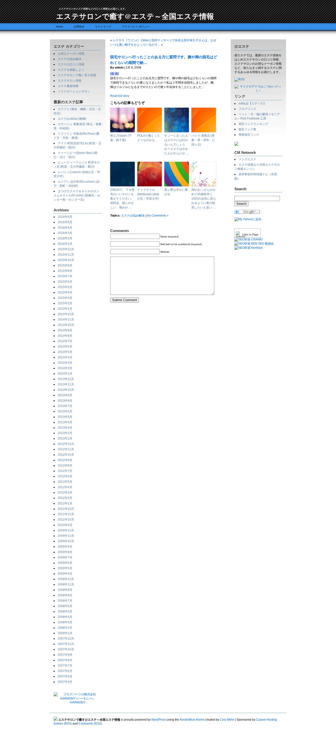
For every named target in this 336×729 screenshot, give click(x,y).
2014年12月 (66, 314)
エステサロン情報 (69, 80)
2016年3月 (65, 233)
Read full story (119, 96)
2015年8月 (65, 271)
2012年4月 (65, 487)
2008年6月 (65, 606)
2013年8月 (65, 400)
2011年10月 (66, 519)
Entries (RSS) (63, 723)
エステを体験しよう (71, 70)
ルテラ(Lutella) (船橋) (72, 118)
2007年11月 (66, 644)
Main (145, 40)
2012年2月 (65, 498)
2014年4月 (65, 357)
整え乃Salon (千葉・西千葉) (121, 138)
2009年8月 (65, 552)
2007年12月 (66, 638)
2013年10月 (66, 390)
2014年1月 (65, 373)
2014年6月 (65, 346)
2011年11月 (66, 514)
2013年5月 (65, 417)
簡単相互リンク (249, 134)
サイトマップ (103, 26)
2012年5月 (65, 481)
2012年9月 (65, 460)
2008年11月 (66, 584)
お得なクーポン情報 (71, 53)
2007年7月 (65, 665)
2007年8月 (65, 660)
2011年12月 (66, 508)
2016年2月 (65, 238)
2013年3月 (65, 427)
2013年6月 (65, 411)
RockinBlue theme (192, 719)
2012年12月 (66, 444)
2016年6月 (65, 217)
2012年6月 (65, 476)
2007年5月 (65, 676)
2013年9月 (65, 395)
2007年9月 (65, 654)
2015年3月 (65, 298)
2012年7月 (65, 471)
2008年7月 (65, 600)
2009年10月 (66, 541)
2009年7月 (65, 557)
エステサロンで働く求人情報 (77, 75)
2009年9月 (65, 546)
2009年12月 (66, 530)
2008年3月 (65, 622)
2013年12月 (66, 379)
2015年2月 (65, 303)
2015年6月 (65, 281)
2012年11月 (66, 449)
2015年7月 (65, 276)
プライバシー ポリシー (136, 26)
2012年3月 (65, 492)
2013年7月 (65, 406)
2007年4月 (65, 682)
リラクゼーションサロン (74, 91)
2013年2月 (65, 433)
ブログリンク (247, 109)
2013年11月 (66, 384)
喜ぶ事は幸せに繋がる (176, 192)
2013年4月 (65, 422)
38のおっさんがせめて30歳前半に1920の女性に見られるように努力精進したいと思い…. (203, 198)
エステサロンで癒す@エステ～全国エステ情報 (135, 16)
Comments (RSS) (90, 723)
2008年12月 (66, 579)
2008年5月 (65, 611)
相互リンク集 (247, 129)
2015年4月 (65, 292)
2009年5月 (65, 568)
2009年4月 (65, 573)
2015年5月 (65, 287)
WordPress (158, 719)
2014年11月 (66, 319)
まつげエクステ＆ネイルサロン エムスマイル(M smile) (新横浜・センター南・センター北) (77, 195)
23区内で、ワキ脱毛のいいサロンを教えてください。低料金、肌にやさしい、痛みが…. (122, 198)
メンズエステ (247, 159)
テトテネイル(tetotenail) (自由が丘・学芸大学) (148, 194)
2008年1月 (65, 633)
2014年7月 (65, 341)
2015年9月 (65, 265)
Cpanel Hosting (266, 719)
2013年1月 (65, 438)
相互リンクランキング (253, 124)
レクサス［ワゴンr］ (126, 40)
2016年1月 (65, 244)
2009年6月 (65, 563)
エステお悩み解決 (69, 59)
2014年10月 (66, 325)
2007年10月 (66, 649)
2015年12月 (66, 249)
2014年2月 (65, 368)
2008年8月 (65, 595)
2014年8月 (65, 335)
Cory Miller (227, 719)
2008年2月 (65, 627)
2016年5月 (65, 222)
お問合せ (79, 26)
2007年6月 (65, 671)
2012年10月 (66, 454)
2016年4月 (65, 227)
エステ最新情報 (68, 86)
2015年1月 (65, 308)
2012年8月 (65, 465)
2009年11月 (66, 536)
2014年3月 (65, 362)
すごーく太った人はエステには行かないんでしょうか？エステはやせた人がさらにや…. (176, 144)
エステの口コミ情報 (71, 64)
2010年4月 (65, 525)
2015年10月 (66, 260)
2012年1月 (65, 503)
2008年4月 (65, 617)
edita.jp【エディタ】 (252, 103)
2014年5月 (65, 352)
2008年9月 (65, 590)
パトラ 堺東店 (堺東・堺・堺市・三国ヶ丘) (203, 140)
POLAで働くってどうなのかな (148, 138)
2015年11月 (66, 254)
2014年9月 (65, 330)
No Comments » (157, 215)
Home (59, 26)
